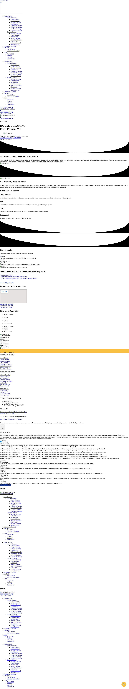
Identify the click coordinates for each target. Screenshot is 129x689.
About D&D (10, 54)
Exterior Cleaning (12, 32)
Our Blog (9, 57)
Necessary (5, 442)
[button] (123, 684)
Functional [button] (3, 460)
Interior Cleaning (11, 17)
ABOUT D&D (4, 389)
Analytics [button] (2, 470)
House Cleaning (15, 19)
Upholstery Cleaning (16, 25)
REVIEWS (3, 392)
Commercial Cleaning (10, 46)
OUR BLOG (3, 390)
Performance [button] (3, 465)
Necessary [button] (3, 440)
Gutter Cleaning (15, 35)
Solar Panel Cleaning (16, 40)
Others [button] (2, 480)
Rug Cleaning (14, 24)
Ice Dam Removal (16, 43)
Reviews (9, 55)
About (5, 52)
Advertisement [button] (4, 475)
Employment (10, 58)
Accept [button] (82, 423)
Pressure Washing (15, 38)
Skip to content (4, 0)
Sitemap (19, 419)
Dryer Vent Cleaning (16, 27)
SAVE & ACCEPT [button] (5, 485)
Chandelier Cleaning (16, 30)
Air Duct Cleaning (16, 29)
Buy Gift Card (11, 49)
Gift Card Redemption (13, 51)
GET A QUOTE (4, 395)
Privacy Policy (12, 419)
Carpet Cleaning (15, 21)
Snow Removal (15, 44)
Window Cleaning (16, 22)
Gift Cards (6, 47)
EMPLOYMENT (5, 393)
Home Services (8, 16)
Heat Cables (14, 41)
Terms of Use (3, 419)
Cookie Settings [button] (73, 423)
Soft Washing (14, 36)
